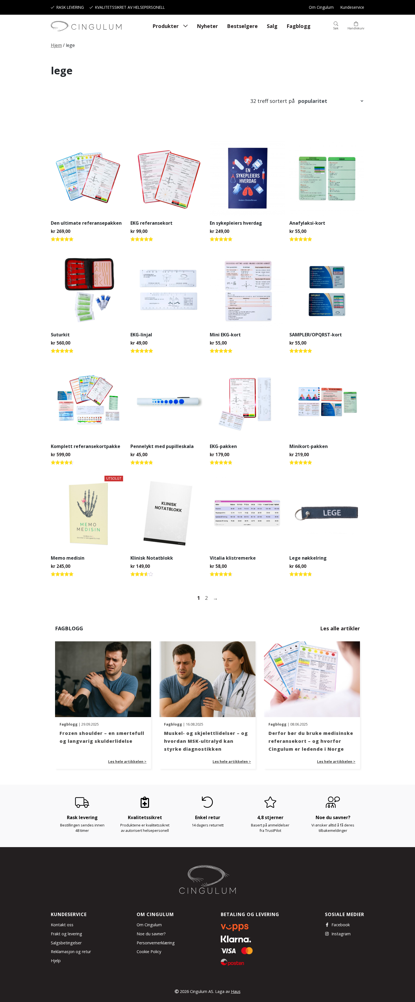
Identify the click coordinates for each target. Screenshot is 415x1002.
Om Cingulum (321, 7)
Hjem (56, 45)
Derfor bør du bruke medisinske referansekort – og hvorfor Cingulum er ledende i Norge (310, 741)
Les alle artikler (340, 628)
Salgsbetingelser (66, 942)
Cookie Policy (149, 951)
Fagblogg (299, 26)
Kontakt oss (62, 924)
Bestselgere (242, 26)
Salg (272, 26)
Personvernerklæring (156, 942)
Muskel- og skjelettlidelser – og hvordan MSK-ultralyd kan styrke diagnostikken (206, 741)
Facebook (340, 924)
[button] (336, 26)
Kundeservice (352, 7)
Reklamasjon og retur (71, 951)
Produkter (165, 26)
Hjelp (56, 960)
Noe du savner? (151, 933)
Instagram (341, 933)
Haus (236, 991)
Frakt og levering (66, 933)
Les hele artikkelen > (127, 761)
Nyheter (207, 26)
